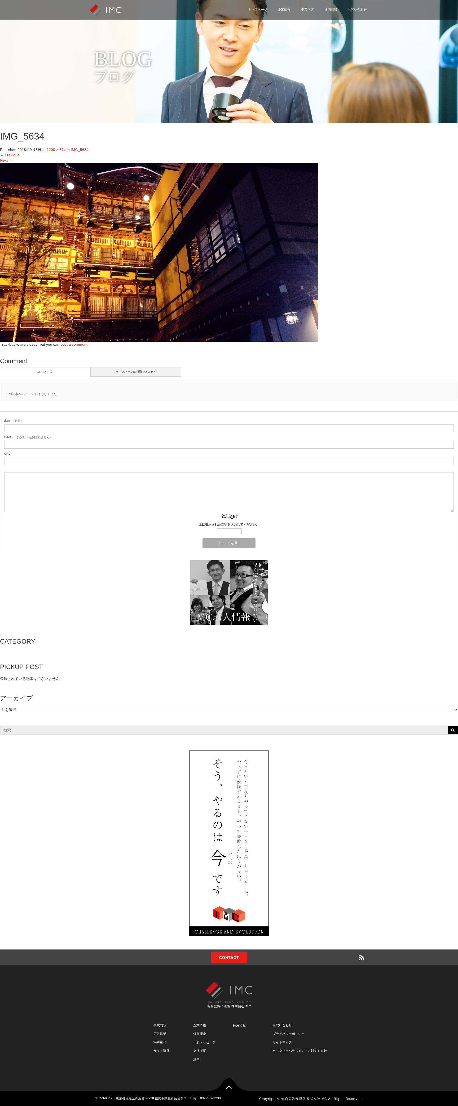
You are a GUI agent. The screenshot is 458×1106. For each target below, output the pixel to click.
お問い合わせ (357, 9)
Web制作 (159, 1042)
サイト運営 (161, 1051)
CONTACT (229, 957)
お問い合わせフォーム (344, 20)
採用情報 (330, 9)
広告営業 (159, 1034)
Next (6, 160)
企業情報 (284, 9)
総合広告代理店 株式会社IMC (304, 1098)
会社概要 (199, 1051)
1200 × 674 (56, 150)
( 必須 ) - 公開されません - (27, 437)
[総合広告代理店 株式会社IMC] (105, 9)
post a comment (73, 344)
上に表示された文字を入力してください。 (229, 524)
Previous (9, 155)
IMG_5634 (80, 150)
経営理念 (199, 1034)
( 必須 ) (13, 420)
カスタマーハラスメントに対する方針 (300, 1051)
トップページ (257, 9)
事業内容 (307, 9)
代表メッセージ (204, 1042)
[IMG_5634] (159, 252)
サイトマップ (337, 45)
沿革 (196, 1059)
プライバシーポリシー (344, 33)
